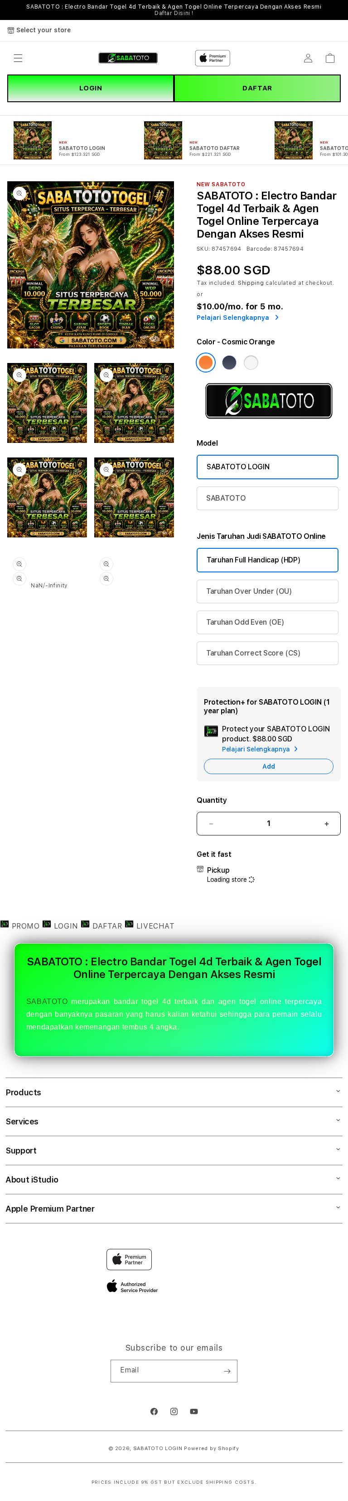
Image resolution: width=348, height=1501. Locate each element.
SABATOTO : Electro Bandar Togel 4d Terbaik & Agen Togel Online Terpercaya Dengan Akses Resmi (173, 10)
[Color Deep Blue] (229, 362)
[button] (18, 58)
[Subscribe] (227, 1371)
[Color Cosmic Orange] (206, 362)
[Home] (128, 58)
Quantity (212, 800)
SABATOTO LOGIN (238, 466)
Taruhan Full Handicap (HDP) (253, 560)
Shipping (251, 283)
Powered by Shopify (211, 1448)
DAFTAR (257, 88)
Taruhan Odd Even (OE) (245, 622)
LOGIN (90, 88)
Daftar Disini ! (174, 13)
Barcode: (259, 249)
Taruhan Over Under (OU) (249, 591)
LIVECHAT (154, 926)
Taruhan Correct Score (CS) (253, 653)
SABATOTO (226, 498)
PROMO (25, 926)
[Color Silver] (251, 362)
